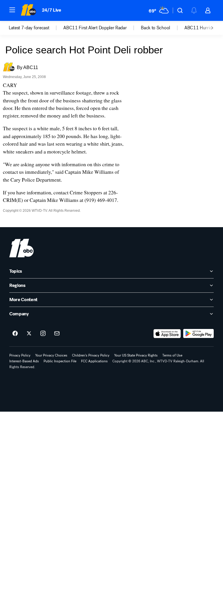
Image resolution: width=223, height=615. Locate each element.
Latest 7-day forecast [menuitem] (29, 27)
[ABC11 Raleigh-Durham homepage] (28, 10)
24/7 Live (51, 10)
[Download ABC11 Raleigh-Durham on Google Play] (198, 333)
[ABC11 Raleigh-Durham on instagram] (43, 333)
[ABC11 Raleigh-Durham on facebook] (15, 333)
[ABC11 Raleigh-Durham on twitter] (29, 333)
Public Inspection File (60, 361)
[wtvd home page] (21, 248)
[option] (36, 27)
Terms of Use (172, 355)
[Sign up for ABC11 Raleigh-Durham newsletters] (57, 333)
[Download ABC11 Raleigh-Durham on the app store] (167, 333)
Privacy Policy (19, 355)
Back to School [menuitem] (155, 27)
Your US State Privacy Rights (136, 355)
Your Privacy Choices (51, 355)
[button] (12, 10)
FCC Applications (94, 361)
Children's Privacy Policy (90, 355)
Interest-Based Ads (24, 361)
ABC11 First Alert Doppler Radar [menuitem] (95, 27)
